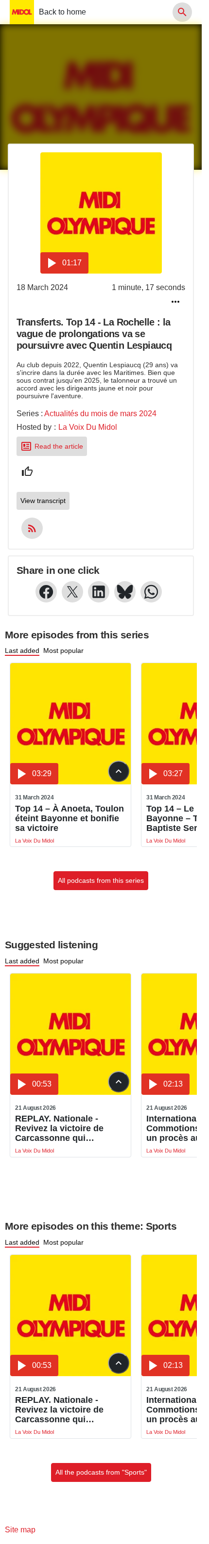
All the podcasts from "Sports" (101, 1472)
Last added (22, 650)
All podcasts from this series (101, 880)
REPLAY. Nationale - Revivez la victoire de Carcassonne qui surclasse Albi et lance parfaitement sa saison (62, 1128)
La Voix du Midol (87, 427)
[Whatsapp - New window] (151, 591)
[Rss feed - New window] (32, 528)
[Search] (182, 12)
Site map (20, 1530)
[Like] (27, 471)
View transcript (43, 500)
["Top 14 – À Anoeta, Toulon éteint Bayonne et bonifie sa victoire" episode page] (71, 723)
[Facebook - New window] (46, 591)
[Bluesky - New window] (125, 591)
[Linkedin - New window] (98, 591)
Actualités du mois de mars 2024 (100, 413)
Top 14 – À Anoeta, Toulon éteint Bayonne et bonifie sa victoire (69, 818)
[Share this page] (175, 301)
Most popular (63, 650)
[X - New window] (72, 591)
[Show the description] (118, 771)
